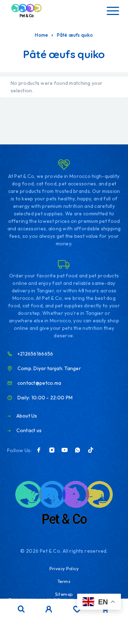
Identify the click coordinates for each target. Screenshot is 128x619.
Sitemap (64, 594)
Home (41, 35)
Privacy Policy (64, 568)
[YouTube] (64, 450)
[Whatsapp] (77, 450)
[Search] (21, 609)
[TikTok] (90, 450)
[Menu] (112, 10)
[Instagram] (52, 450)
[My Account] (49, 610)
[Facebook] (38, 450)
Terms (64, 581)
